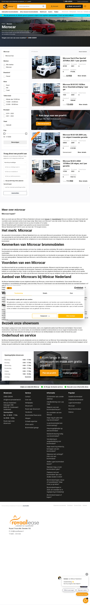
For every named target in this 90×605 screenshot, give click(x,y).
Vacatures (28, 412)
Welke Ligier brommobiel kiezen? (55, 463)
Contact (27, 396)
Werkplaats (72, 12)
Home (3, 23)
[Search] (43, 6)
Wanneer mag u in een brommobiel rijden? (54, 468)
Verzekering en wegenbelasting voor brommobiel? (54, 441)
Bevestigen (15, 142)
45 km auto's (29, 424)
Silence (70, 412)
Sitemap (85, 505)
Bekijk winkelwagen (82, 1)
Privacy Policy (77, 505)
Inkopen (27, 418)
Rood (7, 85)
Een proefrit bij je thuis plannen (14, 180)
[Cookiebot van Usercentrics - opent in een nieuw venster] (75, 288)
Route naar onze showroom (9, 422)
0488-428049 (68, 1)
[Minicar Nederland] (9, 6)
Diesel (8, 76)
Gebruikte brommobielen (10, 12)
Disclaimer (70, 505)
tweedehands (56, 219)
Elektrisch (43, 12)
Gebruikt (8, 125)
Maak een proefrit (75, 6)
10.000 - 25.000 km (12, 102)
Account (55, 6)
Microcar (9, 23)
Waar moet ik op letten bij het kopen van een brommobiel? (55, 449)
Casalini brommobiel (75, 396)
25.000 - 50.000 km (12, 104)
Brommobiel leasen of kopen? (54, 496)
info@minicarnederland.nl (12, 400)
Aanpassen (43, 316)
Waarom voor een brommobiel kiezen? (54, 408)
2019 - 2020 (10, 113)
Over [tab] (71, 293)
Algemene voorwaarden (60, 505)
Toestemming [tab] (18, 293)
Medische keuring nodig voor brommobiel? (55, 435)
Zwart (8, 90)
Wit (7, 88)
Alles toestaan (70, 316)
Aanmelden (15, 193)
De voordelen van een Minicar (54, 414)
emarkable (26, 505)
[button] (45, 78)
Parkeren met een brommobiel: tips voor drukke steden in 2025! (54, 474)
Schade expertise (31, 421)
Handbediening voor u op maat (55, 403)
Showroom (65, 12)
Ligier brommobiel (74, 403)
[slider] (4, 133)
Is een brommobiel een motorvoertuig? (54, 424)
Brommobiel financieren (33, 415)
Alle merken (9, 64)
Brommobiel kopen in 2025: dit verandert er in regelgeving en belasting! (55, 489)
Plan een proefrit (43, 123)
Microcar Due (9, 56)
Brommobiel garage (32, 427)
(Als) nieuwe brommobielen (29, 12)
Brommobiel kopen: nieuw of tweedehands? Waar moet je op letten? (55, 482)
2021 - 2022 (10, 116)
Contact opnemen (70, 373)
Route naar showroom (32, 409)
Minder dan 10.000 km (13, 99)
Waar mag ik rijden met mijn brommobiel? (54, 419)
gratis (25, 1)
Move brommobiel (74, 409)
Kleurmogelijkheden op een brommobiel (54, 430)
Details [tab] (45, 293)
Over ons (80, 12)
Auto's (50, 12)
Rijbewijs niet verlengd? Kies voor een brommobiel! (55, 456)
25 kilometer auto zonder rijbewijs (55, 398)
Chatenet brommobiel (75, 400)
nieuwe (47, 219)
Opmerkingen (8, 184)
